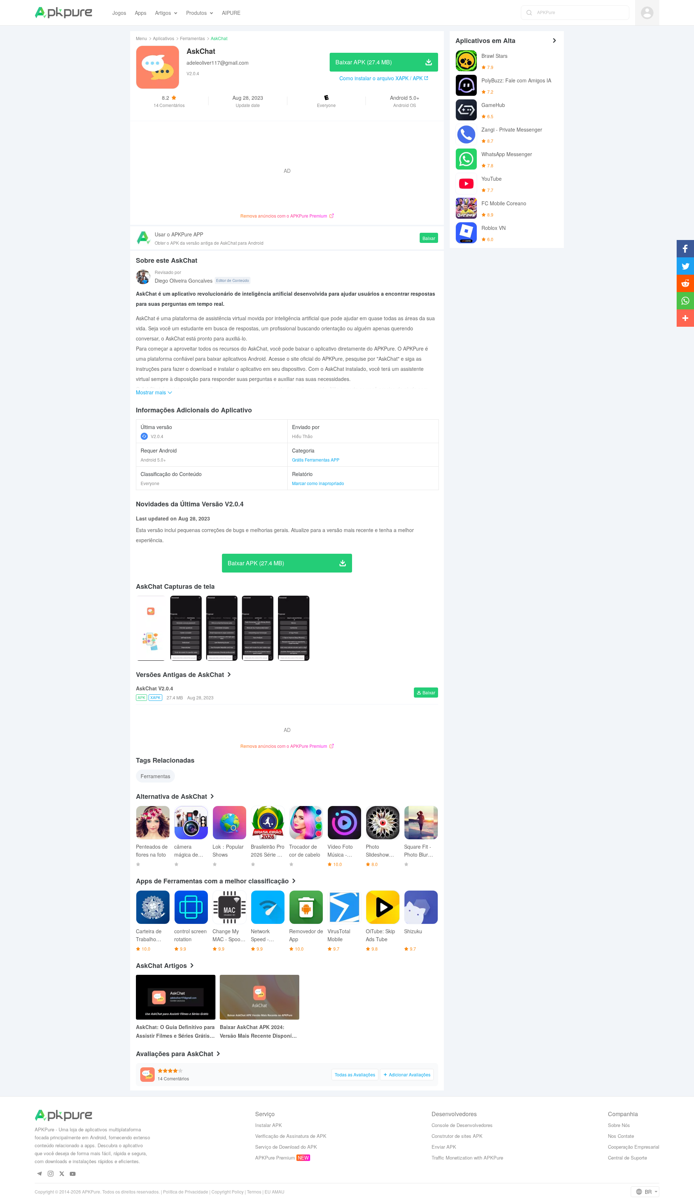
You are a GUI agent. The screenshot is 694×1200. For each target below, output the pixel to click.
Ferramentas (192, 38)
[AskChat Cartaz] (151, 628)
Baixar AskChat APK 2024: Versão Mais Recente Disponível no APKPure (259, 1031)
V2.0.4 (157, 436)
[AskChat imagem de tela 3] (257, 628)
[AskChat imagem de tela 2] (221, 628)
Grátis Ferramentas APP (315, 460)
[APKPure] (63, 12)
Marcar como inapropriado (318, 483)
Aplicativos (163, 38)
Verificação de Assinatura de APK (290, 1135)
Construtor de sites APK (457, 1135)
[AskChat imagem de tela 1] (186, 628)
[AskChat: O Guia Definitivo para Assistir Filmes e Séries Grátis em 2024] (175, 997)
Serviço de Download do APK (286, 1146)
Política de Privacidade (185, 1191)
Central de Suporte (627, 1157)
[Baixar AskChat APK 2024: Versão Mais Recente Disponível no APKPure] (259, 997)
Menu (141, 38)
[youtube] (72, 1174)
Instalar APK (268, 1125)
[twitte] (61, 1174)
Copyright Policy (227, 1191)
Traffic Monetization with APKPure (467, 1157)
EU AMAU (274, 1191)
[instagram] (50, 1174)
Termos (254, 1191)
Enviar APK (444, 1146)
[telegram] (39, 1174)
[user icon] (647, 13)
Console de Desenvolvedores (462, 1125)
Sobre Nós (619, 1125)
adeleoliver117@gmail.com (218, 62)
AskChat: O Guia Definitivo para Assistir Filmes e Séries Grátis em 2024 (175, 1031)
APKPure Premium (275, 1157)
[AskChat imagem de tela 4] (293, 628)
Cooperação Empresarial (633, 1146)
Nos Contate (621, 1135)
